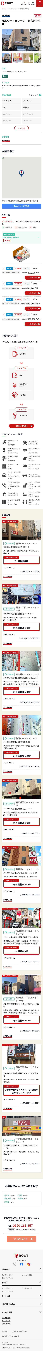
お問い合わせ (6, 1324)
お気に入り (23, 4)
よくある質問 (7, 1312)
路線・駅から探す (7, 1278)
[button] (21, 173)
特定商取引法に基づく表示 (10, 1336)
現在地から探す (7, 1275)
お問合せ (33, 4)
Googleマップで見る (21, 206)
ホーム (3, 9)
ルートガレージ (27, 1288)
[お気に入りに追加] (3, 268)
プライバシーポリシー (19, 1331)
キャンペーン (6, 1321)
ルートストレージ (7, 1288)
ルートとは (6, 1296)
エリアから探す (27, 1275)
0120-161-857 (23, 1225)
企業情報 (5, 1331)
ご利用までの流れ (8, 1304)
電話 (29, 4)
